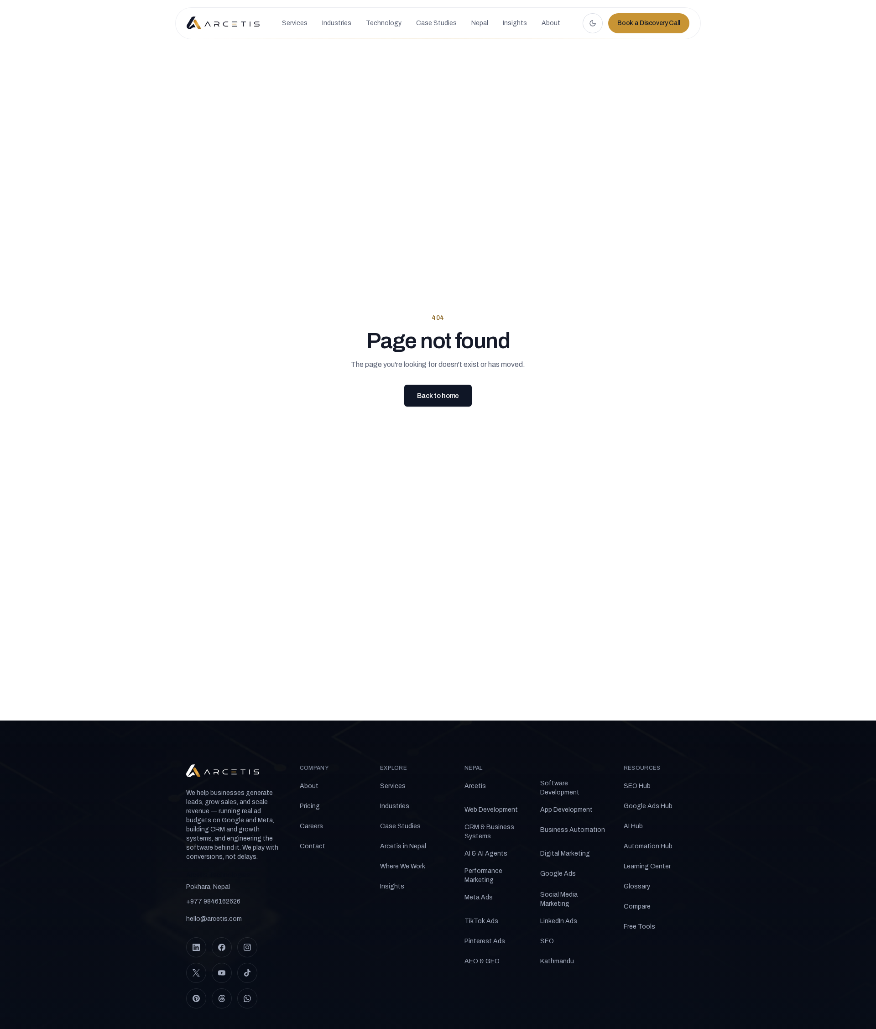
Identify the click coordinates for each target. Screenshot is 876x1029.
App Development (566, 809)
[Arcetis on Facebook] (222, 947)
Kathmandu (557, 961)
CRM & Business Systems (489, 832)
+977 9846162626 (213, 901)
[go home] (222, 771)
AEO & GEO (482, 961)
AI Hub (633, 826)
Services (393, 786)
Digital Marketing (565, 853)
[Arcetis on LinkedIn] (196, 947)
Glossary (637, 886)
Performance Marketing (483, 875)
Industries (394, 806)
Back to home (438, 395)
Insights (392, 886)
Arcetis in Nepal (403, 846)
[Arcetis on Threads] (222, 998)
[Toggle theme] (593, 23)
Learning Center (647, 866)
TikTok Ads (481, 921)
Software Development (559, 788)
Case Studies (400, 826)
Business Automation (572, 829)
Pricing (310, 806)
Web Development (491, 809)
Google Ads (558, 873)
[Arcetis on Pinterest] (196, 998)
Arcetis (475, 786)
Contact (312, 846)
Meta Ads (478, 897)
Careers (311, 826)
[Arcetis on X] (196, 973)
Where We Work (402, 866)
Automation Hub (648, 846)
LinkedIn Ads (558, 921)
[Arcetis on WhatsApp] (247, 998)
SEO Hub (637, 786)
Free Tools (639, 926)
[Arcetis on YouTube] (222, 973)
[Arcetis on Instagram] (247, 947)
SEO (547, 941)
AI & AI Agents (485, 853)
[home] (223, 23)
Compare (637, 906)
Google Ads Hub (648, 806)
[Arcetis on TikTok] (247, 973)
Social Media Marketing (559, 899)
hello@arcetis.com (214, 918)
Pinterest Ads (484, 941)
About (309, 786)
